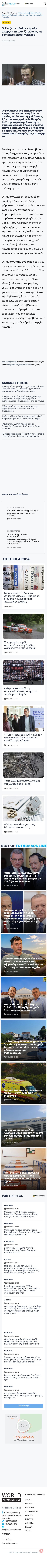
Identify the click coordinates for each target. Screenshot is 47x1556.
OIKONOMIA (29, 1508)
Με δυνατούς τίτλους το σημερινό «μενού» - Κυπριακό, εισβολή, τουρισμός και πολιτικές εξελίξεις (22, 597)
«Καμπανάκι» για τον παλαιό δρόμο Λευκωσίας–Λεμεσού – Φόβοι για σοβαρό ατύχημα (21, 426)
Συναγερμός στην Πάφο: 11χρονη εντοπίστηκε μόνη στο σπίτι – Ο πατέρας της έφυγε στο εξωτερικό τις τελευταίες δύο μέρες (23, 388)
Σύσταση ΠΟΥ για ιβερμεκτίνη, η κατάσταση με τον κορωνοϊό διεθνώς (22, 512)
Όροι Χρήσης (7, 1539)
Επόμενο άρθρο (13, 531)
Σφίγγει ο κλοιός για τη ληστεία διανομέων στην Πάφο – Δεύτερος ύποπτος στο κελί (20, 1250)
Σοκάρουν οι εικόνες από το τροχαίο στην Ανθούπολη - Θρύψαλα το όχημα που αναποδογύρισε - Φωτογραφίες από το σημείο (23, 398)
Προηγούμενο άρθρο (16, 507)
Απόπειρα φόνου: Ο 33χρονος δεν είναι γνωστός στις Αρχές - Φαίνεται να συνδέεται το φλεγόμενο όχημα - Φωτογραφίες (23, 1047)
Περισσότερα (23, 1406)
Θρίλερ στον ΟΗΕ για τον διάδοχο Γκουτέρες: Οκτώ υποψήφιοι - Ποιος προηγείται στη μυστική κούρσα (21, 1214)
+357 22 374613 (11, 1524)
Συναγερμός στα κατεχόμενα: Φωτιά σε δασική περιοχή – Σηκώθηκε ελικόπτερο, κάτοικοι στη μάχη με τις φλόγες (23, 1359)
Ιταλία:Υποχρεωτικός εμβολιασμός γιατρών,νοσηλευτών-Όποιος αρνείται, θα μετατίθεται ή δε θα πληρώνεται (23, 539)
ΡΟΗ (12, 1196)
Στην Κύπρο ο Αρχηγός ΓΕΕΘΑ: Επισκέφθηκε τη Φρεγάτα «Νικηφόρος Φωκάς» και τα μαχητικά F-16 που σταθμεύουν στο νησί (21, 1289)
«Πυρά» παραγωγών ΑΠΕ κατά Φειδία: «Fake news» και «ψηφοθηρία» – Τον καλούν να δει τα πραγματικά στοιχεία (23, 963)
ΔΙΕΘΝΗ (7, 1259)
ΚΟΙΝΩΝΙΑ (8, 1205)
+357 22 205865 (11, 1521)
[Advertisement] (23, 471)
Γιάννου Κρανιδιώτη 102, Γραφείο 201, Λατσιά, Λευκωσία (12, 1515)
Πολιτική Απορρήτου (10, 1543)
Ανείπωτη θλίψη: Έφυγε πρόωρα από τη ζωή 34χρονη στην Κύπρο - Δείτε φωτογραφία (22, 417)
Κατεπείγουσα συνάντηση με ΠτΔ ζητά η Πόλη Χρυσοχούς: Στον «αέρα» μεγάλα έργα (22, 1007)
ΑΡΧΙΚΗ (28, 1500)
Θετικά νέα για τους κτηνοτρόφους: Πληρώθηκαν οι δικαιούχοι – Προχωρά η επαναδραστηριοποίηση (23, 1232)
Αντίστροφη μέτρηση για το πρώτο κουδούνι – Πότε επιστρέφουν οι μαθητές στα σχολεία (22, 1177)
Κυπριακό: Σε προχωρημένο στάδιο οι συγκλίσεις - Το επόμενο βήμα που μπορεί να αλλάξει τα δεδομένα (22, 877)
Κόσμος (13, 13)
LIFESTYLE (29, 1519)
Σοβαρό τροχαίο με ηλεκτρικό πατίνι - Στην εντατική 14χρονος (23, 1092)
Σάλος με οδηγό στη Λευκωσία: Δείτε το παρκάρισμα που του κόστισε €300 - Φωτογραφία (20, 408)
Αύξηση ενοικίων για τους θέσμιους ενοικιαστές (19, 826)
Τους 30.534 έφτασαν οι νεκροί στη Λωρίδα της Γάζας (22, 782)
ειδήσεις (36, 364)
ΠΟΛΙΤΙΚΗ (29, 1504)
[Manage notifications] (41, 1551)
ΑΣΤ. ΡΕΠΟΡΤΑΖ (31, 1511)
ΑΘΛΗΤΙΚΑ (29, 1523)
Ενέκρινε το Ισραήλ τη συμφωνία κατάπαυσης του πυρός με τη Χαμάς (20, 691)
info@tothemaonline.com (11, 1530)
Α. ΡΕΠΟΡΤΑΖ (9, 1241)
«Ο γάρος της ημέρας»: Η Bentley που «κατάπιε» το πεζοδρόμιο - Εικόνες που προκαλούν (23, 435)
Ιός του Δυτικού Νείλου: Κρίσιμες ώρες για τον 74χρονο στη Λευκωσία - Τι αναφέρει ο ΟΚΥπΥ (23, 1134)
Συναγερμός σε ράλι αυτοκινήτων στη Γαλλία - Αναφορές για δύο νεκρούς (19, 645)
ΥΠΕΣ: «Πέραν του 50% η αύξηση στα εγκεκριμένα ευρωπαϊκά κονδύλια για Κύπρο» (23, 737)
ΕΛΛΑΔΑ (28, 1527)
